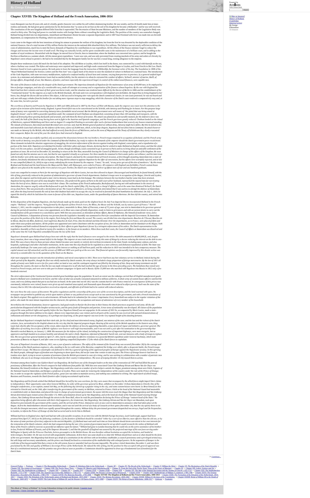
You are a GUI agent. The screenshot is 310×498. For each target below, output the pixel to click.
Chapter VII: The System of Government (26, 468)
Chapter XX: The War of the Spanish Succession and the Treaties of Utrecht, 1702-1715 (158, 470)
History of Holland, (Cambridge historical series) (236, 21)
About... (52, 491)
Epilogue (158, 479)
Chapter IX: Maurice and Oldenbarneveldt (93, 468)
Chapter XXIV (134, 473)
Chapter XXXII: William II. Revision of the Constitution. (153, 477)
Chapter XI (178, 468)
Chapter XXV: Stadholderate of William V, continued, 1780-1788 (167, 473)
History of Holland (26, 3)
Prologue (29, 466)
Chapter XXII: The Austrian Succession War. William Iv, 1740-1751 (55, 473)
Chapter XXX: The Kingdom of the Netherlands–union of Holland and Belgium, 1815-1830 (52, 477)
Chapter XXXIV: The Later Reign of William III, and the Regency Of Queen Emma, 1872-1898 (67, 479)
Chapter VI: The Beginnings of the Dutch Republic (197, 466)
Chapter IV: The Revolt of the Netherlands (134, 466)
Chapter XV (65, 470)
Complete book (86, 488)
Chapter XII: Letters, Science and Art (200, 468)
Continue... (216, 457)
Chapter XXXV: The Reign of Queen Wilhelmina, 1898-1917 (129, 479)
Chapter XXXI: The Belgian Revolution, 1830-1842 (110, 477)
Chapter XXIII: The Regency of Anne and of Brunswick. (105, 473)
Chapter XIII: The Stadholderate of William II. (28, 470)
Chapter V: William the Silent (164, 466)
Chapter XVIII (104, 470)
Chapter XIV (53, 470)
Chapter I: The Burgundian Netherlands (51, 466)
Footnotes (168, 479)
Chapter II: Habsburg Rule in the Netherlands (86, 466)
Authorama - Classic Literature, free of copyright (29, 491)
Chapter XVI (78, 470)
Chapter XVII (90, 470)
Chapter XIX (117, 470)
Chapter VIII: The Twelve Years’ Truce (59, 468)
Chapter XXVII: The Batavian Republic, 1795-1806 (71, 475)
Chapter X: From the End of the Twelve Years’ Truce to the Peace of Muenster (142, 468)
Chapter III (111, 466)
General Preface (17, 466)
